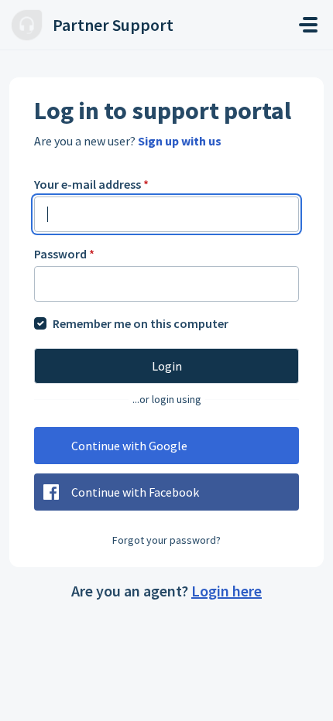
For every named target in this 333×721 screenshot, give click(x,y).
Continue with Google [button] (129, 445)
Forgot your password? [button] (166, 540)
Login (167, 366)
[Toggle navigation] (308, 25)
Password (64, 253)
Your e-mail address (91, 184)
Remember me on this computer (140, 323)
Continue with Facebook (135, 492)
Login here (226, 590)
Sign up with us (179, 141)
